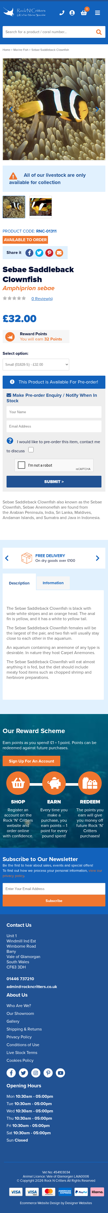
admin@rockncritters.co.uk (32, 986)
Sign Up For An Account (31, 761)
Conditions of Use (23, 1044)
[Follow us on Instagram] (35, 1072)
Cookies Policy (20, 1060)
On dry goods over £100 (55, 560)
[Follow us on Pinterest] (48, 1072)
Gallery (13, 1021)
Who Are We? (19, 1005)
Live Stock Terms (22, 1052)
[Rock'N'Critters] (25, 17)
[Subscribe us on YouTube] (60, 1072)
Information (53, 583)
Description (19, 583)
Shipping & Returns (24, 1029)
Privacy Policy (19, 1037)
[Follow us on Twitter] (23, 1072)
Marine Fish (20, 50)
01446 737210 (20, 979)
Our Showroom (20, 1013)
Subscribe (54, 901)
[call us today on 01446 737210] (62, 12)
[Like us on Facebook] (11, 1072)
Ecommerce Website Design (40, 1203)
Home (6, 50)
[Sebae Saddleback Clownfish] (54, 109)
